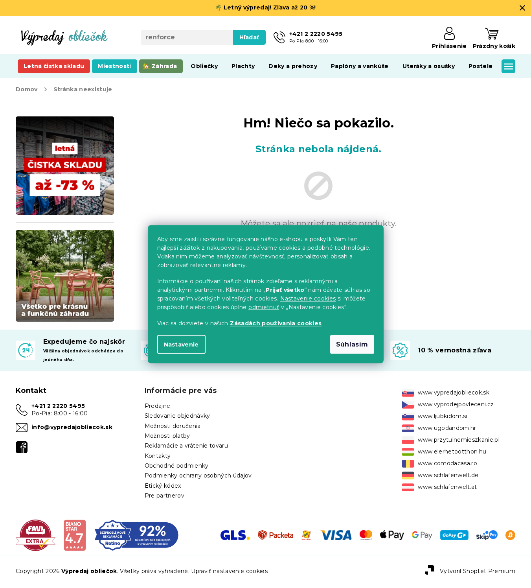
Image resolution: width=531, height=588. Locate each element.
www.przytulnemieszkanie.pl (459, 439)
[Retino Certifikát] (136, 534)
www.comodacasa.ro (447, 463)
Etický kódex (163, 485)
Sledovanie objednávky (177, 415)
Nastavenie (181, 344)
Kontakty (158, 455)
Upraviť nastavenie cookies (229, 571)
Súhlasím (352, 344)
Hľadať (249, 37)
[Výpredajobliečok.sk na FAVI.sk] (35, 534)
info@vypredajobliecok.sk (71, 427)
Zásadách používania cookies (276, 322)
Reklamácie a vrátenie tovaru (186, 445)
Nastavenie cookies (308, 298)
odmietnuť (263, 307)
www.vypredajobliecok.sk (453, 392)
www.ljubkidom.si (442, 416)
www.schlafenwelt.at (447, 486)
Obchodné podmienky (177, 465)
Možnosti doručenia (173, 425)
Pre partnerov (164, 495)
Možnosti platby (167, 435)
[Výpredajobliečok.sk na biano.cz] (74, 534)
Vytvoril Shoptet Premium (477, 571)
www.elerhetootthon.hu (452, 451)
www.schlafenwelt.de (448, 475)
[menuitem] (54, 66)
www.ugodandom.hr (447, 427)
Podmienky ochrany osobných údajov (198, 475)
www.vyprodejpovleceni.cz (456, 404)
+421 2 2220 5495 (58, 405)
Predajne (158, 405)
